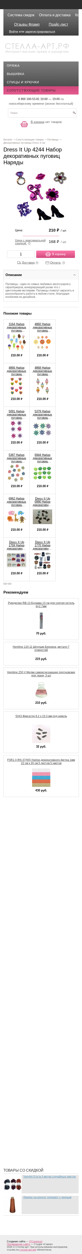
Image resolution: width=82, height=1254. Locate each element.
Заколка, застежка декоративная (41, 871)
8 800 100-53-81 (28, 99)
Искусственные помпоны (34, 905)
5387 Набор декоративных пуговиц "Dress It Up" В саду (16, 461)
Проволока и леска (28, 1057)
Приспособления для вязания (38, 1043)
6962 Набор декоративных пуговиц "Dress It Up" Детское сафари (16, 506)
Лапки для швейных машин (35, 944)
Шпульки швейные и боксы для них (43, 1158)
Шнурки (17, 1139)
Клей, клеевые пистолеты (34, 912)
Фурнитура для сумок (30, 1132)
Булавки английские (29, 832)
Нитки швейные (24, 1011)
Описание (13, 275)
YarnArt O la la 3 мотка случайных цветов (49, 1176)
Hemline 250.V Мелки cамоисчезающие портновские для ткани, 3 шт (41, 674)
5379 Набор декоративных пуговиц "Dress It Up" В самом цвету (42, 419)
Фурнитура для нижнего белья (38, 1119)
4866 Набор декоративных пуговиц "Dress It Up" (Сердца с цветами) (16, 375)
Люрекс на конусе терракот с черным (47, 1197)
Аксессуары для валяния (33, 811)
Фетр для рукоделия (29, 1098)
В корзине (37, 122)
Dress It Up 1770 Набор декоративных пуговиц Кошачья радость (42, 550)
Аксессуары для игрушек (33, 818)
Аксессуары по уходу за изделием (42, 825)
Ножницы (19, 1025)
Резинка (17, 1070)
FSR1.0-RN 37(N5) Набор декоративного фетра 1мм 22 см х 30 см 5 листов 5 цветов (41, 761)
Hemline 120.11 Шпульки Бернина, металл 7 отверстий (41, 648)
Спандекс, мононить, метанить (39, 1084)
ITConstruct (35, 1241)
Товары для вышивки (30, 1091)
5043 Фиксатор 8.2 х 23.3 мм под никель (41, 716)
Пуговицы (19, 1064)
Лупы (15, 958)
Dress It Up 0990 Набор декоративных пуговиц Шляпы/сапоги (42, 506)
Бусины (17, 846)
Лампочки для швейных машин (39, 937)
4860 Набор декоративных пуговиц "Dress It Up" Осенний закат (42, 332)
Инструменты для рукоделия (37, 898)
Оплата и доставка (55, 15)
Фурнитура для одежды (32, 1126)
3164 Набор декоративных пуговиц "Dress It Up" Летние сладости (16, 332)
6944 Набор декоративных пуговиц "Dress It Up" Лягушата (42, 461)
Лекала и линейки (26, 951)
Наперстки (20, 1004)
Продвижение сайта (18, 1244)
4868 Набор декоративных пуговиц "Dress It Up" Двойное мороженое (42, 375)
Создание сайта (16, 1241)
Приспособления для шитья (36, 1050)
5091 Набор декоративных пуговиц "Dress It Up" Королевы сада (16, 419)
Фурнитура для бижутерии (34, 1112)
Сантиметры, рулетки (30, 1077)
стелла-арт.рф (27, 1249)
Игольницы (20, 892)
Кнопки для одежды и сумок (36, 919)
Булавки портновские (30, 839)
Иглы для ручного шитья (33, 878)
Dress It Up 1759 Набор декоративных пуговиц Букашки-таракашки (16, 550)
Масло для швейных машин (36, 983)
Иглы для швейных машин (34, 885)
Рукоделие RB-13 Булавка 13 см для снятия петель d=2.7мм (41, 604)
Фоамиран (19, 1105)
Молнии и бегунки (27, 997)
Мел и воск (20, 990)
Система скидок (21, 15)
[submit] (74, 114)
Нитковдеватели (25, 1018)
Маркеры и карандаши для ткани (40, 976)
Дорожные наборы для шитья (38, 864)
